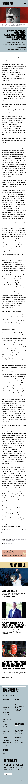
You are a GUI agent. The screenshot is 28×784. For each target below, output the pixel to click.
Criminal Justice (6, 707)
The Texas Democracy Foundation (20, 707)
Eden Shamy (7, 635)
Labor (3, 659)
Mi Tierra (8, 66)
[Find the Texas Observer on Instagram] (8, 695)
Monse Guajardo (9, 596)
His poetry (17, 377)
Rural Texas (5, 728)
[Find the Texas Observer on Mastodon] (11, 695)
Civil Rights (5, 705)
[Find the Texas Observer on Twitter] (6, 695)
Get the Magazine (19, 727)
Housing (5, 717)
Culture (4, 709)
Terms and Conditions (21, 781)
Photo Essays (6, 588)
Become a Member (19, 742)
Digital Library (18, 733)
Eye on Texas (6, 714)
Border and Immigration (5, 703)
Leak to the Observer (7, 742)
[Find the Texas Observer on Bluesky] (13, 695)
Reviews (4, 729)
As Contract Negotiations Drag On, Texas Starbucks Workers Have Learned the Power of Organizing (14, 665)
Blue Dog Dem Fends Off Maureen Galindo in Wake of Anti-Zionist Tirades (14, 625)
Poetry (4, 733)
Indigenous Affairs (7, 719)
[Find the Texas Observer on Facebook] (4, 695)
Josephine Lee (8, 677)
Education (5, 710)
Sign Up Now (8, 774)
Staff (16, 704)
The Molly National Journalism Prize (19, 715)
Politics (4, 620)
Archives (17, 728)
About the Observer (19, 703)
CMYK (3, 782)
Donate (16, 740)
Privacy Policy (21, 780)
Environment (6, 712)
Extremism (5, 716)
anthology (15, 283)
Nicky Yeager (21, 47)
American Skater (10, 590)
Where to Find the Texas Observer (19, 731)
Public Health (6, 726)
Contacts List (6, 740)
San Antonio (9, 543)
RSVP (4, 753)
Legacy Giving (18, 744)
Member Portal (18, 745)
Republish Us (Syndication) (18, 710)
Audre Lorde (12, 514)
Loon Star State (6, 723)
